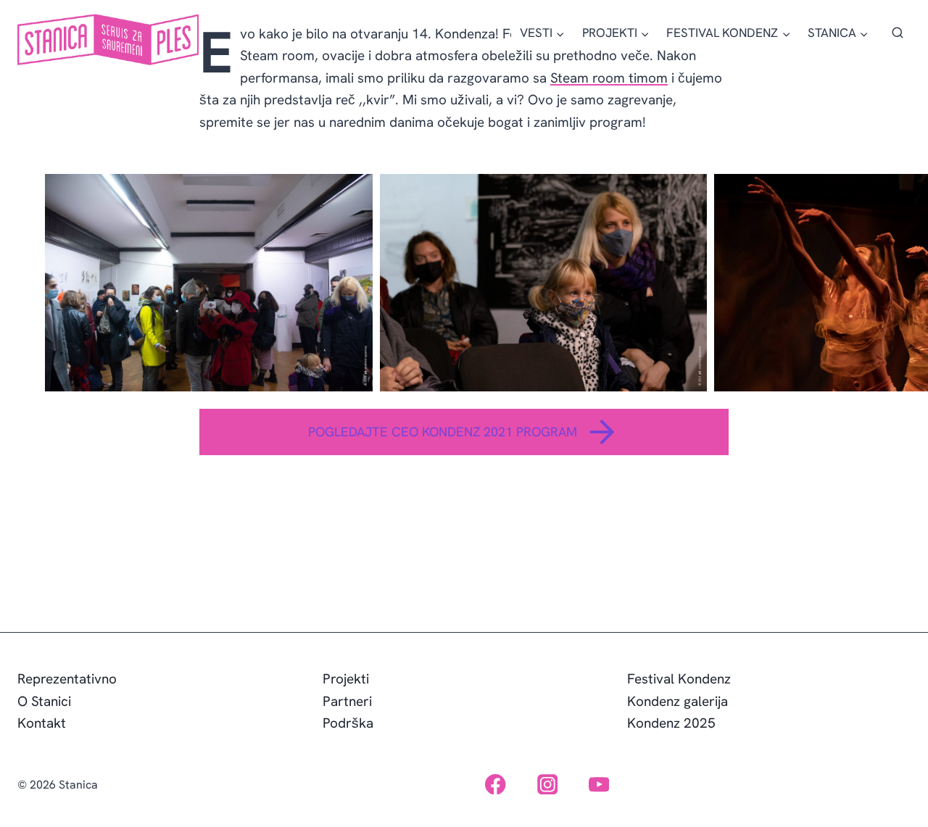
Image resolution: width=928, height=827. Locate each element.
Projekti (346, 679)
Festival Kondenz (679, 679)
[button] (209, 282)
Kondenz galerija (677, 701)
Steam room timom (609, 78)
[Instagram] (547, 784)
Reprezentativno (67, 679)
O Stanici (44, 701)
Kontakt (41, 723)
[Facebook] (495, 784)
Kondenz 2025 (671, 723)
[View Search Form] (897, 33)
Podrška (348, 723)
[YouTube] (599, 784)
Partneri (347, 701)
